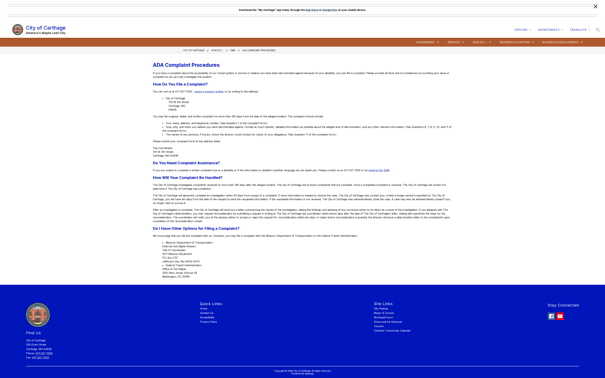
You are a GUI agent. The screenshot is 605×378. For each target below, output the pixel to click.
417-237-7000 (44, 353)
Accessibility (207, 317)
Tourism (379, 326)
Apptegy (309, 373)
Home (203, 308)
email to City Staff (379, 170)
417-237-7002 (40, 357)
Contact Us (206, 313)
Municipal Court (383, 317)
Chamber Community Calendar (392, 330)
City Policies (381, 308)
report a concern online (208, 91)
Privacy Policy (208, 321)
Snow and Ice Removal (388, 321)
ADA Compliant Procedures (259, 50)
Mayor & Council (384, 313)
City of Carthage (193, 50)
